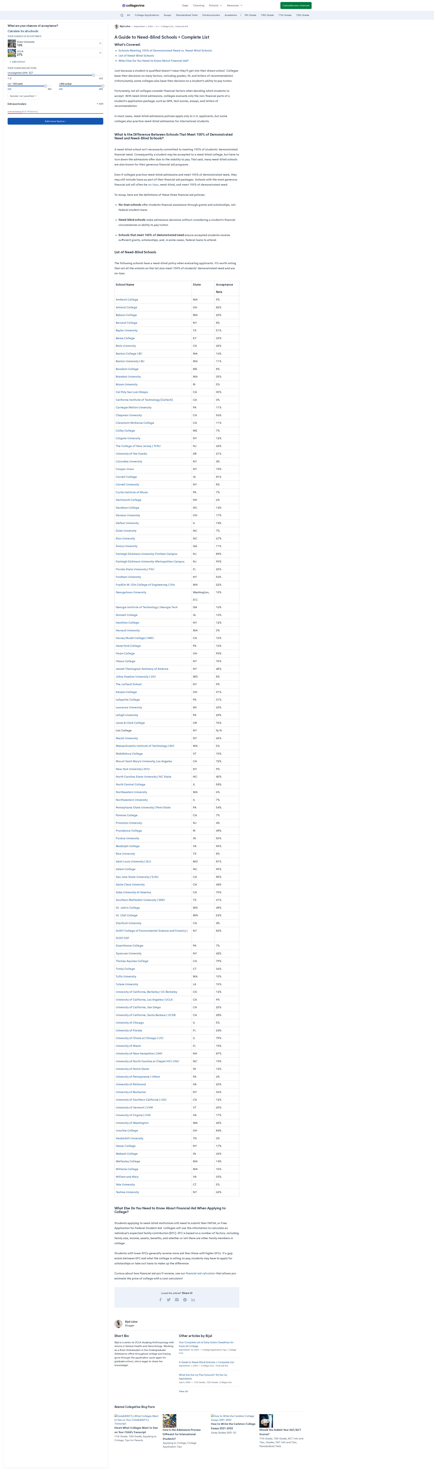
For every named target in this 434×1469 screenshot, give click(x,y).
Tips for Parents (134, 1440)
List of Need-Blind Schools (136, 55)
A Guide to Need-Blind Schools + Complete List (206, 1362)
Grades (270, 1442)
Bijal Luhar (125, 26)
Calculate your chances (296, 5)
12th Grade (302, 15)
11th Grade (285, 15)
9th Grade (250, 15)
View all (183, 1391)
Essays (167, 15)
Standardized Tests (187, 15)
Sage (185, 5)
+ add (100, 103)
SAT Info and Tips (286, 1442)
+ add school (17, 61)
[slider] (93, 75)
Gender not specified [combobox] (22, 96)
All (128, 15)
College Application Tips (214, 1349)
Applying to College (174, 1442)
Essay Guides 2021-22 (223, 1432)
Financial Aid (181, 26)
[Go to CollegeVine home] (133, 5)
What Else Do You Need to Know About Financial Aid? (154, 60)
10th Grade (267, 15)
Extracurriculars (211, 15)
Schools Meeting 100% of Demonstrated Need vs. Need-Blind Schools (165, 50)
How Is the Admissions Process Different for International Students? (182, 1434)
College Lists (167, 26)
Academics (231, 15)
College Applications (147, 15)
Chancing (198, 5)
